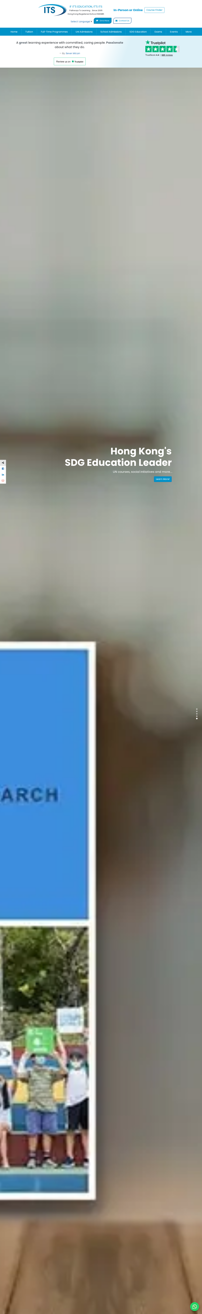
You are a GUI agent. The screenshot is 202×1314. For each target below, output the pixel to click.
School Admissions (111, 31)
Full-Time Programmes (54, 31)
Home (13, 31)
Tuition (29, 31)
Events (174, 31)
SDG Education (138, 31)
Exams (158, 31)
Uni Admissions (84, 31)
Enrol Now (104, 20)
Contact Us (123, 20)
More (189, 31)
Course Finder (154, 10)
